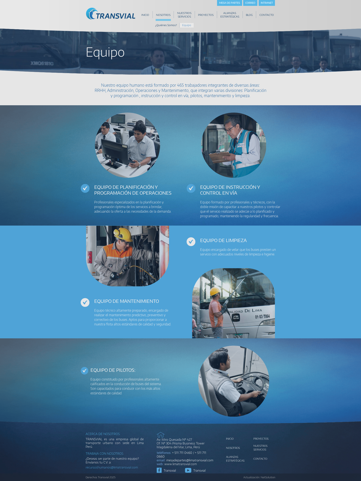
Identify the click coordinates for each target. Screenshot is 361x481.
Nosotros (233, 447)
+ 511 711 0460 (182, 452)
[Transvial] (110, 19)
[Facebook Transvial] (159, 470)
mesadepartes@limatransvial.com (189, 460)
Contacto (260, 458)
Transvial (170, 470)
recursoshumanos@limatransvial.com (112, 467)
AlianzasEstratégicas (235, 458)
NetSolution (268, 477)
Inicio (230, 438)
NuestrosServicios (260, 447)
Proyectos (260, 438)
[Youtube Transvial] (188, 470)
